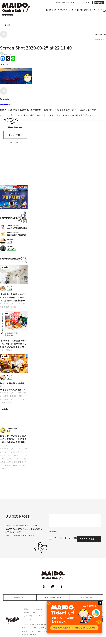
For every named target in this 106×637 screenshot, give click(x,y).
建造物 (22, 465)
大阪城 (2, 462)
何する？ (48, 10)
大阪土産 (9, 350)
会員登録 (39, 609)
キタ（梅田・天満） (7, 303)
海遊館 (2, 468)
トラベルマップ (97, 10)
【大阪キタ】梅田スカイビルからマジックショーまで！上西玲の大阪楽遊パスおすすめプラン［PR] (13, 297)
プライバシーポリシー (45, 616)
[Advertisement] (14, 165)
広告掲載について (29, 612)
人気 (19, 303)
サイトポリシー (29, 616)
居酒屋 (2, 402)
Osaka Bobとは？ (62, 2)
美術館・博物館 (10, 307)
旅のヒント (88, 10)
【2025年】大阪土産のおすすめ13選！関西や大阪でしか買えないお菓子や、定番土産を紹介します (13, 343)
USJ (1, 445)
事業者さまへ (20, 597)
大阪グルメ (63, 10)
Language (99, 2)
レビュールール (15, 142)
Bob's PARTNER (53, 597)
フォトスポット (16, 452)
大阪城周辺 (11, 462)
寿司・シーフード (17, 399)
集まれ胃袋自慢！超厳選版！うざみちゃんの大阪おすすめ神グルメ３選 (13, 386)
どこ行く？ (55, 10)
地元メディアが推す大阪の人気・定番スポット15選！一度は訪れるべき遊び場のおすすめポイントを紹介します (13, 439)
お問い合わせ (86, 597)
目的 (9, 402)
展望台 (14, 465)
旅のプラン (80, 10)
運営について (28, 609)
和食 (20, 396)
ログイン (87, 2)
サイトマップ (28, 619)
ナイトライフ (71, 10)
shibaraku (100, 39)
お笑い (7, 445)
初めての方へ (76, 2)
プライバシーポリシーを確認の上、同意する (72, 538)
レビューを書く (15, 135)
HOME (7, 25)
